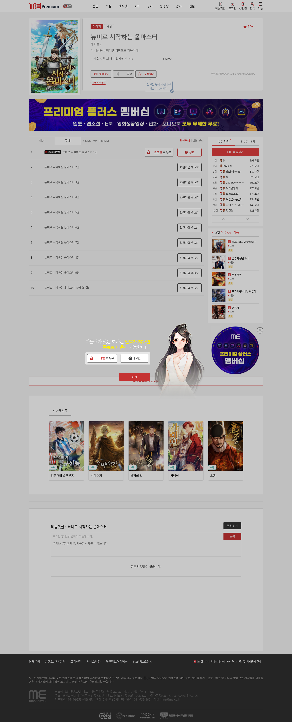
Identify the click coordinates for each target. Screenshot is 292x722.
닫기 (134, 376)
